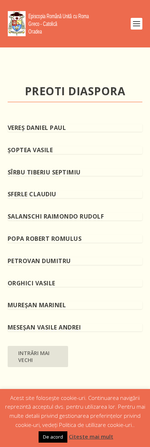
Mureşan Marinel (37, 305)
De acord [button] (53, 436)
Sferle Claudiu (32, 194)
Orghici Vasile (31, 283)
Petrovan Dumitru (39, 261)
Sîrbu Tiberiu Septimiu (44, 172)
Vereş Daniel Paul (37, 128)
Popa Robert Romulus (45, 239)
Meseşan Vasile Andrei (44, 327)
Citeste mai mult (91, 436)
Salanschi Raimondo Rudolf (56, 216)
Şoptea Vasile (30, 150)
